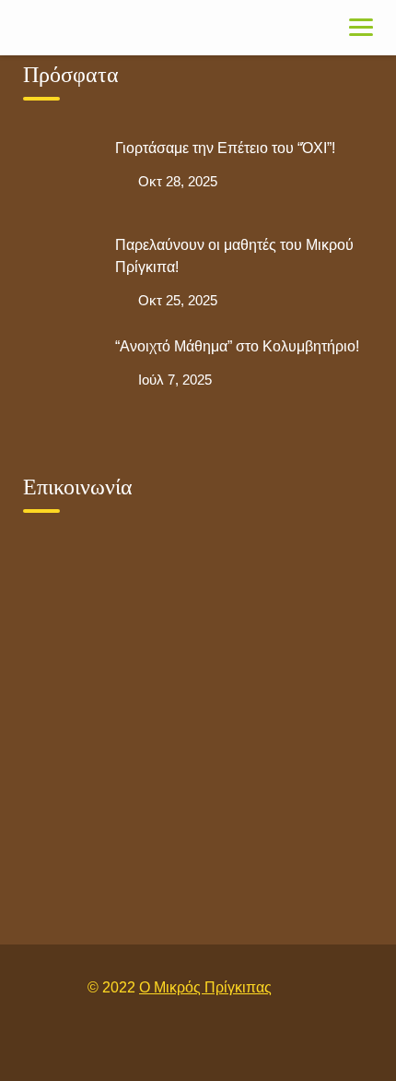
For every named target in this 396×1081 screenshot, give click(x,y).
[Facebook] (176, 1043)
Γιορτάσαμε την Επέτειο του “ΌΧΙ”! (225, 148)
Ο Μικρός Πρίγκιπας (205, 987)
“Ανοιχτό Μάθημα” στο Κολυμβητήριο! (237, 346)
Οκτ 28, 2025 (177, 181)
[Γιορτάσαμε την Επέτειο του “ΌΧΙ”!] (60, 174)
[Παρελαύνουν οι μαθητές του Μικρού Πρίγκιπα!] (60, 271)
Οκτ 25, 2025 (177, 300)
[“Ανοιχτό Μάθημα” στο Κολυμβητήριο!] (60, 373)
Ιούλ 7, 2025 (175, 379)
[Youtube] (219, 1043)
